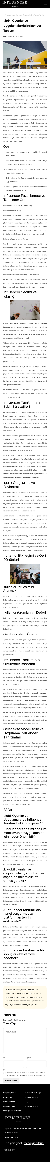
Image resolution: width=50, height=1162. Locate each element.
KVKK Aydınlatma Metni (12, 1110)
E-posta (28, 1058)
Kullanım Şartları (31, 1106)
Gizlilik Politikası (9, 1102)
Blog (26, 1102)
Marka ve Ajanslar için (33, 1093)
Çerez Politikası (9, 1106)
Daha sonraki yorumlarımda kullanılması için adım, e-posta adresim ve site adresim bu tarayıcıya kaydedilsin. (27, 1074)
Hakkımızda (7, 1097)
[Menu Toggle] (45, 4)
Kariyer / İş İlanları (10, 1093)
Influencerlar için (31, 1097)
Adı (4, 1058)
